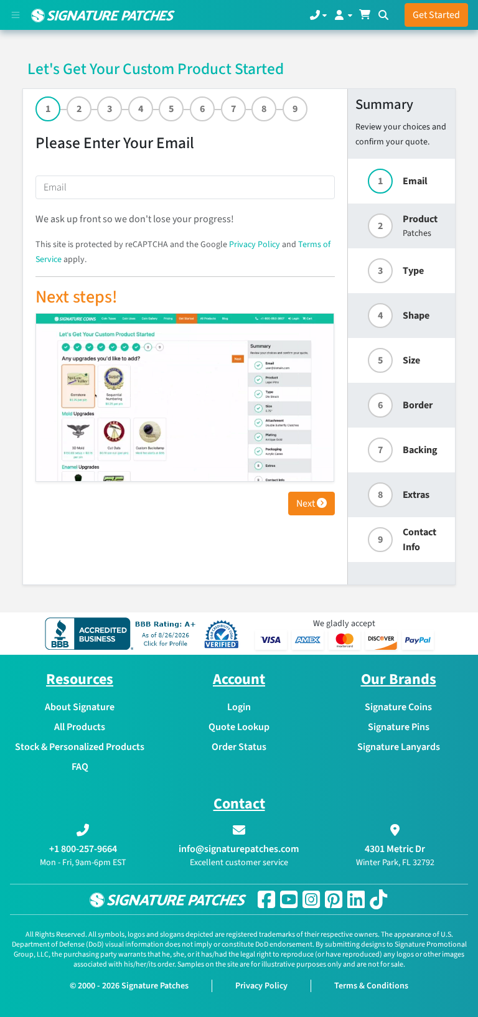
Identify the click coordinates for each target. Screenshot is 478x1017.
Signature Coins (398, 707)
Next (306, 503)
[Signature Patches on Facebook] (266, 899)
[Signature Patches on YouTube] (289, 899)
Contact (239, 804)
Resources (79, 679)
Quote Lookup (239, 727)
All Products (79, 727)
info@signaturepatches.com (239, 849)
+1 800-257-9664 (83, 849)
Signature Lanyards (398, 747)
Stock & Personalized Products (79, 747)
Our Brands (398, 679)
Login (239, 707)
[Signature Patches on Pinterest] (334, 899)
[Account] (342, 14)
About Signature (80, 707)
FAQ (80, 767)
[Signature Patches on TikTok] (378, 899)
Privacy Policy (254, 244)
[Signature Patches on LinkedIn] (356, 899)
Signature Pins (398, 727)
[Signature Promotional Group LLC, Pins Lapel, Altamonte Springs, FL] (122, 633)
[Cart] (364, 15)
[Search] (383, 14)
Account (239, 679)
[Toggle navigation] (15, 15)
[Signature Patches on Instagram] (311, 899)
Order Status (239, 747)
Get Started (436, 15)
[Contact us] (318, 14)
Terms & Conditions (371, 986)
